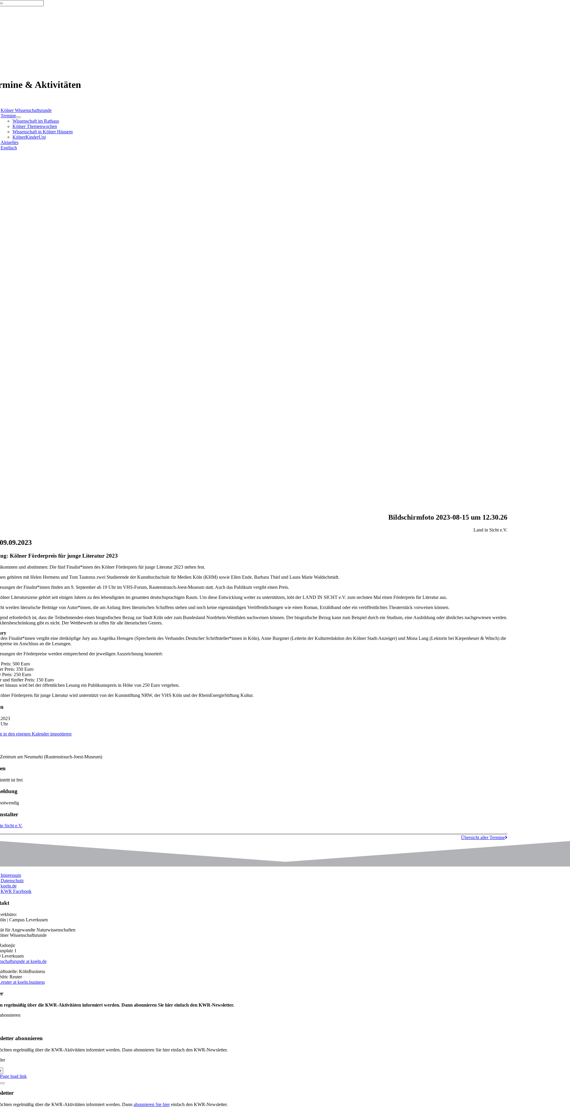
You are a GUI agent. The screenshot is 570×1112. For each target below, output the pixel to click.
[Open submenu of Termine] (18, 117)
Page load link (13, 1076)
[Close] (2, 1083)
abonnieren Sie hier (152, 1104)
